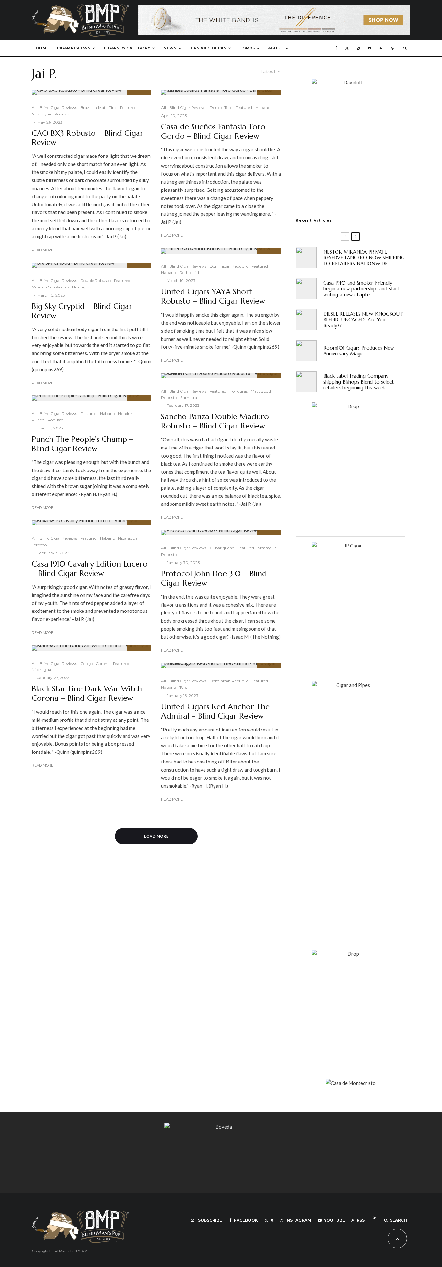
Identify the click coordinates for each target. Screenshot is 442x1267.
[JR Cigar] (350, 545)
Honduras (127, 413)
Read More (42, 250)
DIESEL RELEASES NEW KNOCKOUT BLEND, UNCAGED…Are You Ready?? (363, 320)
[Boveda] (221, 1127)
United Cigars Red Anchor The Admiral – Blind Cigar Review (215, 711)
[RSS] (380, 48)
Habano (107, 413)
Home (42, 48)
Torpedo (39, 544)
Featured (128, 107)
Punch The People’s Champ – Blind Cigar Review (82, 444)
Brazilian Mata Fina (98, 107)
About (275, 48)
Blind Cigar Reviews (58, 107)
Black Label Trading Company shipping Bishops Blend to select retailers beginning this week (358, 382)
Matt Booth (261, 391)
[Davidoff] (274, 9)
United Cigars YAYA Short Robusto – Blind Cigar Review (213, 296)
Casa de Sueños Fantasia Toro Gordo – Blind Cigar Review (213, 131)
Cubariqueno (222, 548)
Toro (183, 687)
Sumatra (188, 397)
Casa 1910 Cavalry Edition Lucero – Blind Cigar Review (90, 568)
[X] (347, 48)
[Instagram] (358, 48)
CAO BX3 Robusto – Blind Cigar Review (87, 138)
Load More (156, 836)
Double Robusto (95, 280)
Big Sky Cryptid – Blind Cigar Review (82, 311)
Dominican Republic (229, 266)
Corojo (86, 663)
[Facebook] (336, 48)
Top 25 (247, 48)
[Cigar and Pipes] (350, 685)
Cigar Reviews (73, 48)
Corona (103, 663)
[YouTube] (369, 48)
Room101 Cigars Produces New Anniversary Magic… (358, 351)
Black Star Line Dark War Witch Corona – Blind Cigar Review (87, 693)
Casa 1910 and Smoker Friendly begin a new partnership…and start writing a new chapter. (361, 289)
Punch (38, 419)
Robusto (62, 114)
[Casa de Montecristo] (351, 1083)
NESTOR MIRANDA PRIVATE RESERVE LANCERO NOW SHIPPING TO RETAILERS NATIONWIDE (363, 257)
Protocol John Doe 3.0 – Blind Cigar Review (214, 578)
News (169, 48)
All (34, 107)
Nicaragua (41, 114)
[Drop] (350, 406)
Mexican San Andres (50, 287)
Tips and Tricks (208, 48)
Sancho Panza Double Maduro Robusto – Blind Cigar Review (215, 421)
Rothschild (189, 272)
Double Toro (221, 107)
